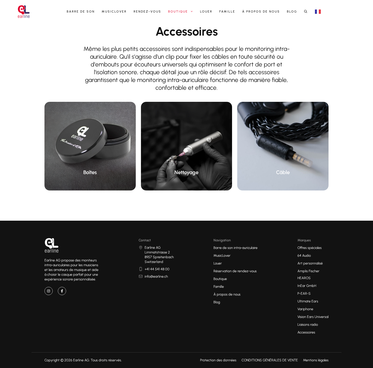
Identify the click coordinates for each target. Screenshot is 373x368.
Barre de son (81, 11)
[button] (306, 11)
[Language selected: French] (318, 12)
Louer (206, 11)
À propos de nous (261, 11)
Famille (227, 11)
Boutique (178, 11)
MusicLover (114, 11)
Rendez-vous (147, 11)
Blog (292, 11)
